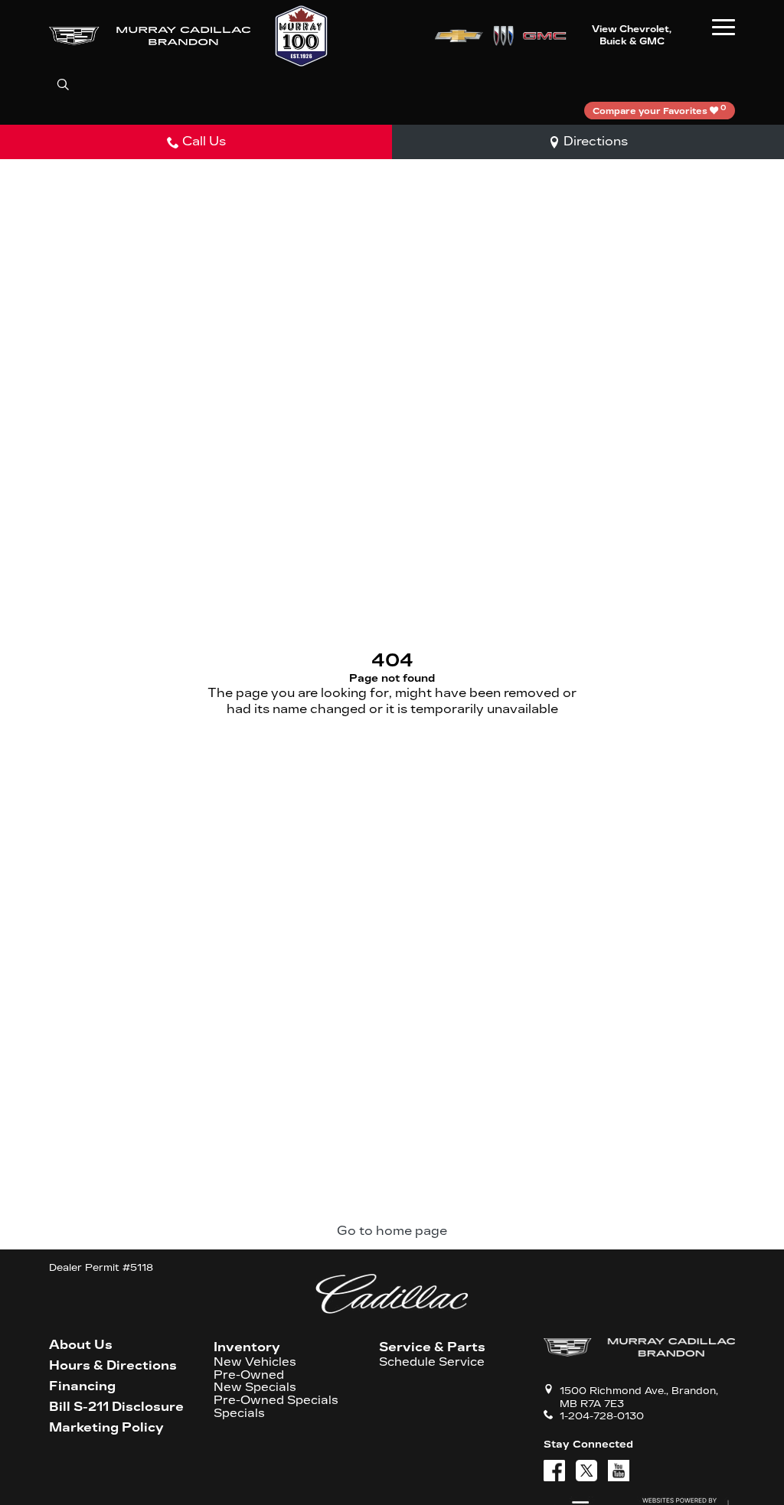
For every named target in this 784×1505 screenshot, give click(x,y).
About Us (81, 1345)
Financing (82, 1386)
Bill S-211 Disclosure (116, 1407)
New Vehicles (255, 1362)
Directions (596, 141)
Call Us (204, 141)
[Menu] (723, 26)
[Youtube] (618, 1470)
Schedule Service (432, 1362)
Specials (239, 1413)
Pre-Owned (249, 1375)
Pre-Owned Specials (276, 1400)
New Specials (255, 1387)
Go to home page (392, 1230)
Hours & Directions (113, 1366)
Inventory (247, 1347)
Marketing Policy (106, 1428)
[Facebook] (554, 1470)
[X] (586, 1470)
